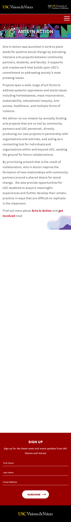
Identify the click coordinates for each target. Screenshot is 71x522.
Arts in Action (42, 210)
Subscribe (33, 494)
